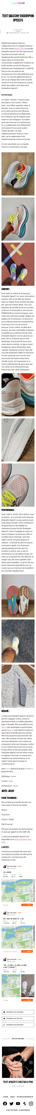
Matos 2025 (19, 49)
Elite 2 (4, 727)
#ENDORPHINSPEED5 (14, 33)
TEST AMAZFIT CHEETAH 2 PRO (18, 1082)
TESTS (13, 1086)
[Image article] (18, 1062)
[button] (18, 1012)
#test (27, 33)
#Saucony (22, 33)
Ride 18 (10, 730)
